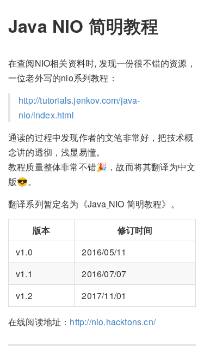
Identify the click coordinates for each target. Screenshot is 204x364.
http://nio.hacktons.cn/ (113, 321)
